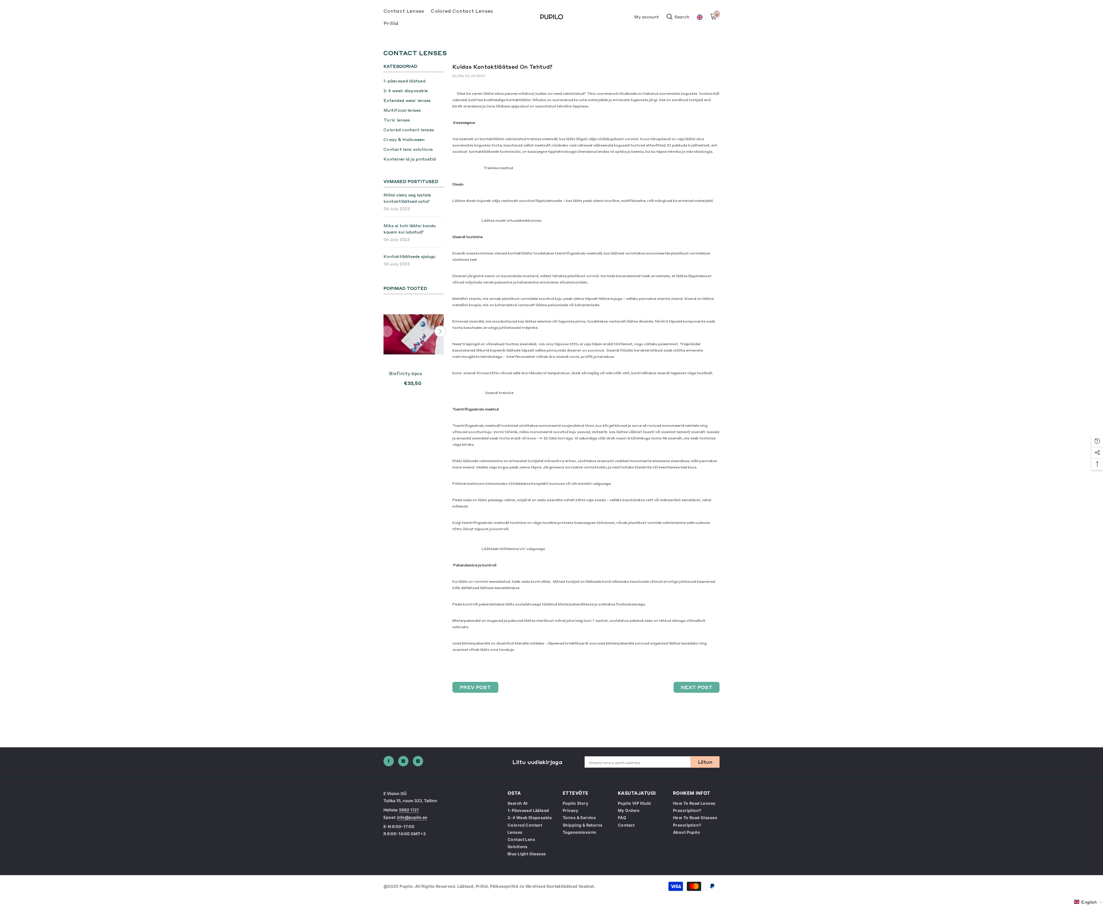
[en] (700, 17)
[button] (440, 331)
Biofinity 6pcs (405, 373)
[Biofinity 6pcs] (413, 334)
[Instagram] (403, 761)
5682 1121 (409, 809)
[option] (413, 351)
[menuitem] (413, 81)
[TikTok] (418, 761)
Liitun (705, 761)
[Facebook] (388, 761)
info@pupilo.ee (412, 817)
